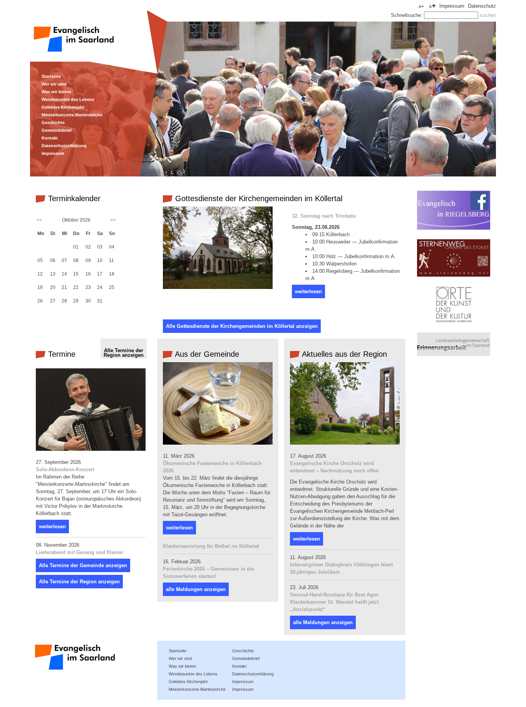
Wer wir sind (54, 84)
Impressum (53, 153)
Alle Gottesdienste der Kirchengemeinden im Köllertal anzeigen (242, 326)
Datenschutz (482, 6)
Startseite (51, 76)
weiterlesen (308, 291)
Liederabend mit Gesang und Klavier (79, 552)
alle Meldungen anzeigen (196, 589)
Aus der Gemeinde (206, 354)
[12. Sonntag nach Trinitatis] (218, 287)
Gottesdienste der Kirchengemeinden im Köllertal (257, 198)
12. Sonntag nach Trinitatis (324, 216)
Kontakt (50, 138)
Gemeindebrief (57, 130)
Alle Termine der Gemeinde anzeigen (83, 565)
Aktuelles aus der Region (343, 354)
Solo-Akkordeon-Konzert (65, 469)
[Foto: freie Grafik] (218, 443)
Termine (60, 354)
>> (113, 220)
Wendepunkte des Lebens (68, 99)
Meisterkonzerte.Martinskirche (72, 115)
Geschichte (53, 122)
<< (39, 220)
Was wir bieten (56, 91)
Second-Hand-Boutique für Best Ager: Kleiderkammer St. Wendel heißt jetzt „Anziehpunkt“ (334, 602)
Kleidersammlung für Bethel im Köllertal (211, 546)
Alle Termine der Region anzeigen (124, 353)
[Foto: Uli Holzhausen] (91, 449)
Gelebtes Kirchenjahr (63, 107)
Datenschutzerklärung (64, 145)
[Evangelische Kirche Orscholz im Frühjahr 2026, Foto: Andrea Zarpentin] (345, 443)
